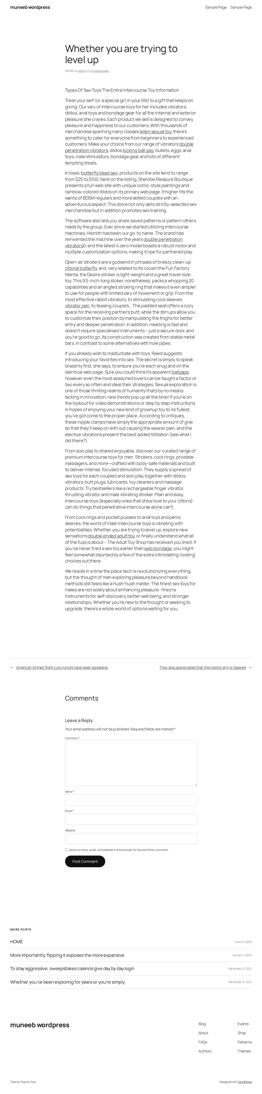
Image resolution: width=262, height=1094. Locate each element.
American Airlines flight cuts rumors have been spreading (62, 667)
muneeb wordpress (30, 7)
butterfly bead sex (99, 173)
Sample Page (216, 7)
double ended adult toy (111, 536)
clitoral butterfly (81, 268)
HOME (16, 941)
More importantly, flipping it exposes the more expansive (67, 955)
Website (70, 830)
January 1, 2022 (242, 955)
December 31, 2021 (240, 968)
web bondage (158, 548)
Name (69, 792)
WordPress (245, 1082)
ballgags (180, 372)
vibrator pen (77, 306)
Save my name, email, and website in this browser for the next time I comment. (118, 850)
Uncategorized (99, 71)
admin (83, 71)
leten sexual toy (155, 131)
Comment (72, 738)
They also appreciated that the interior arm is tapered (202, 667)
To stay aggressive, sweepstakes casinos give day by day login (72, 968)
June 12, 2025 (243, 942)
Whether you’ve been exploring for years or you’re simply (67, 981)
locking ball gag (138, 150)
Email (69, 811)
